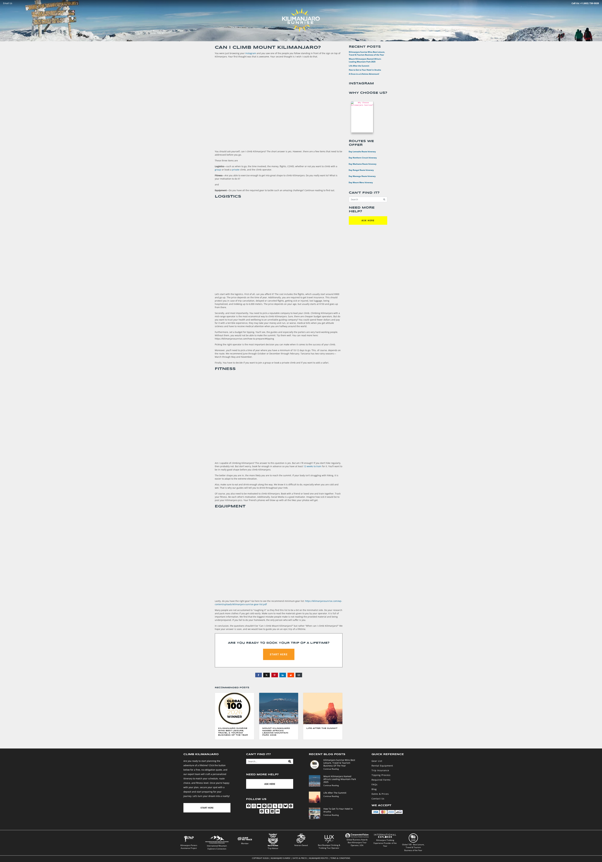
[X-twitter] (275, 806)
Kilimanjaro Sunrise (280, 858)
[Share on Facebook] (258, 675)
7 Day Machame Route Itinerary (360, 163)
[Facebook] (248, 806)
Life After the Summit (359, 65)
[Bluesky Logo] (285, 806)
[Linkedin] (269, 806)
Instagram (250, 53)
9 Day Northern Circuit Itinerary (361, 157)
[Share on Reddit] (291, 675)
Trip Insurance (380, 770)
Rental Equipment (382, 765)
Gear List (377, 760)
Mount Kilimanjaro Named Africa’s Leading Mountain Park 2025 (365, 60)
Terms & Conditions (340, 858)
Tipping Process (381, 775)
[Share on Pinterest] (274, 675)
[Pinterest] (261, 811)
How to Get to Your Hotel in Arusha (365, 70)
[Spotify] (264, 806)
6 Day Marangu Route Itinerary (360, 176)
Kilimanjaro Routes (318, 858)
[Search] (289, 761)
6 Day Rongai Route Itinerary (359, 170)
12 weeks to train (312, 466)
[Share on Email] (299, 675)
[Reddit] (291, 806)
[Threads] (280, 806)
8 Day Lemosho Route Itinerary (360, 151)
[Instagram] (253, 806)
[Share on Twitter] (266, 675)
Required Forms (381, 779)
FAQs (375, 784)
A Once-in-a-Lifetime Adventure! (364, 74)
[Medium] (272, 811)
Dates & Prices (380, 793)
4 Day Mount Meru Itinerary (359, 182)
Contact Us (378, 798)
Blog (374, 789)
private (235, 169)
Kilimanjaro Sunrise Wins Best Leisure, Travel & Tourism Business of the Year (367, 53)
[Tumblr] (267, 811)
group (218, 169)
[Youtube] (259, 806)
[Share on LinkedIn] (282, 675)
